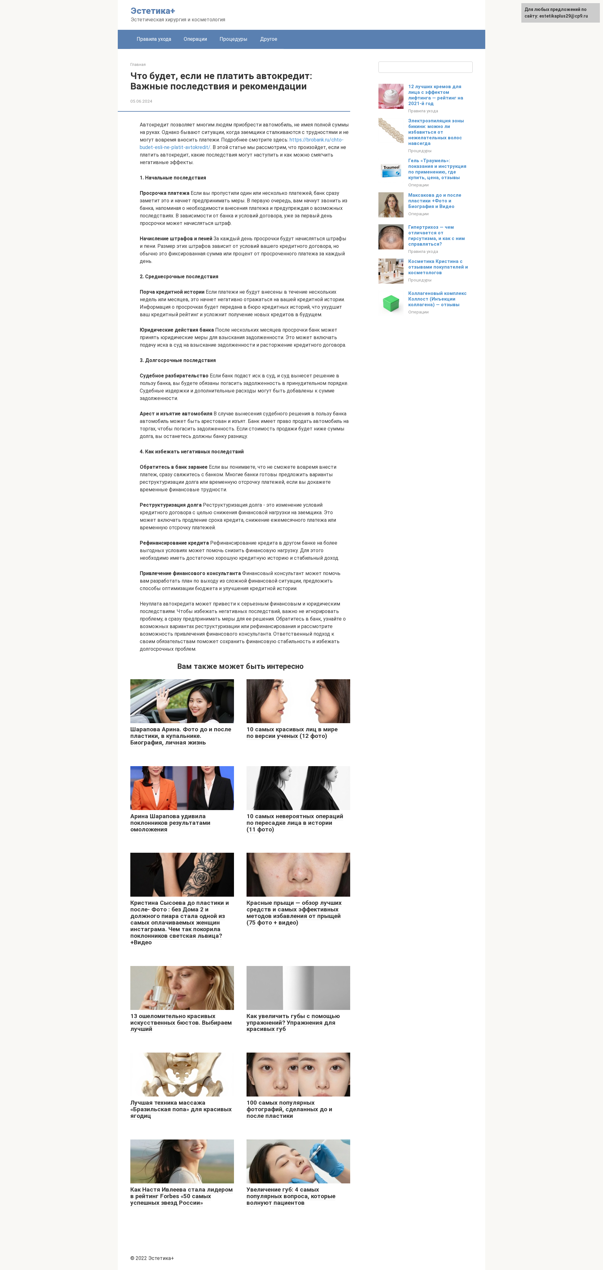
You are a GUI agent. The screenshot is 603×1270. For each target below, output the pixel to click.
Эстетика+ (153, 11)
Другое (268, 39)
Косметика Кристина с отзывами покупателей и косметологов (438, 267)
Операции (195, 39)
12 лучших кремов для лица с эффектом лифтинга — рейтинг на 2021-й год (435, 95)
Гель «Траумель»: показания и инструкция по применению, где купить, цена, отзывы (437, 169)
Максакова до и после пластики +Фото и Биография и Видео (434, 200)
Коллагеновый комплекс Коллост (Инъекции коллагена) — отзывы (437, 299)
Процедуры (233, 39)
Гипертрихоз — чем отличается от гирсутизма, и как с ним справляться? (436, 235)
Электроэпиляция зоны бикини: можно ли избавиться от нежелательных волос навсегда (436, 132)
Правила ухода (154, 39)
